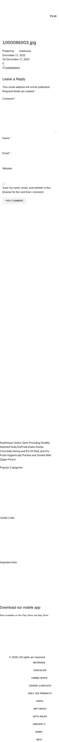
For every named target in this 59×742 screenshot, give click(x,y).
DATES (7, 479)
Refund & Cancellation (16, 585)
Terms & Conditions (14, 591)
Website (7, 168)
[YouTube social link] (14, 648)
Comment (8, 98)
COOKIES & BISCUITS (16, 496)
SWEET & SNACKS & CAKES (21, 502)
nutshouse (25, 51)
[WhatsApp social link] (26, 648)
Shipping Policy (12, 579)
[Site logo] (29, 16)
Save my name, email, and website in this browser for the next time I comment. (26, 189)
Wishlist (7, 541)
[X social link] (14, 73)
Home (6, 529)
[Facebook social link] (5, 73)
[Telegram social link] (38, 73)
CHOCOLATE (11, 485)
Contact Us (9, 546)
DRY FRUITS (11, 490)
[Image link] (16, 424)
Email (6, 153)
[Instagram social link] (8, 648)
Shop (6, 535)
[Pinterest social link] (22, 73)
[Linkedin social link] (30, 73)
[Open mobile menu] (4, 16)
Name (6, 138)
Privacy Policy (11, 573)
